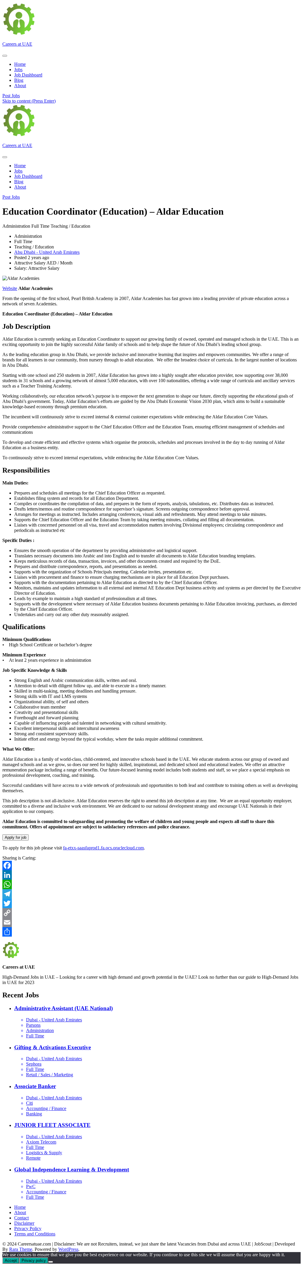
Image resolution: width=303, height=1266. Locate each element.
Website (9, 288)
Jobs (18, 69)
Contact (21, 1217)
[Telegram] (151, 894)
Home (20, 64)
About (20, 85)
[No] (50, 1262)
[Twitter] (151, 903)
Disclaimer (24, 1223)
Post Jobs (11, 95)
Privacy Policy (27, 1228)
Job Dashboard (28, 74)
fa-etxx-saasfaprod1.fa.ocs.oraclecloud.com (103, 847)
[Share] (151, 932)
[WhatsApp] (151, 884)
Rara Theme (20, 1249)
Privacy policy (34, 1260)
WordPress (68, 1249)
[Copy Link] (151, 913)
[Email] (151, 922)
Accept (11, 1260)
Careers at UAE (17, 44)
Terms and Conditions (34, 1233)
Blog (18, 80)
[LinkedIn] (151, 875)
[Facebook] (151, 865)
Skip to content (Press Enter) (29, 100)
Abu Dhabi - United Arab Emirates (47, 252)
